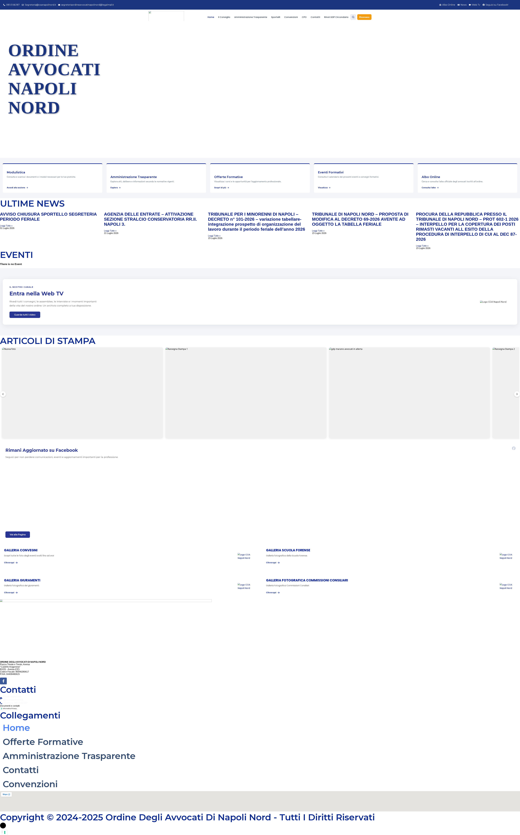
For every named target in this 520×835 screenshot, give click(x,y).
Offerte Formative (43, 741)
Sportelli (275, 17)
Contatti (315, 17)
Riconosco (364, 17)
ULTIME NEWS (32, 203)
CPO (304, 17)
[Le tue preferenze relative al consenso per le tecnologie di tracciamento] (4, 832)
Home (211, 17)
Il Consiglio (224, 17)
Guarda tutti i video (24, 314)
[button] (3, 825)
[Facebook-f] (3, 681)
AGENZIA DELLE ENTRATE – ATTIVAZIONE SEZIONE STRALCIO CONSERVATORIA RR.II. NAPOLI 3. (150, 219)
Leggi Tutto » (6, 226)
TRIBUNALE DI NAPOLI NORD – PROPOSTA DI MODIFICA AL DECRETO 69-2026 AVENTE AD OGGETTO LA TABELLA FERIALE (360, 219)
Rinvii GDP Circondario (336, 17)
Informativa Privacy (10, 708)
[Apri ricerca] (353, 17)
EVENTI (16, 254)
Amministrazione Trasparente (250, 17)
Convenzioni (291, 17)
